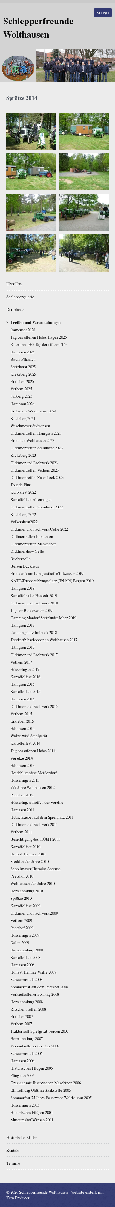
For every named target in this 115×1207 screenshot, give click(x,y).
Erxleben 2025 (22, 381)
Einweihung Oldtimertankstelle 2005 (41, 1090)
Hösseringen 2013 (25, 780)
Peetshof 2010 (22, 876)
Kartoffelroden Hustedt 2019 (34, 595)
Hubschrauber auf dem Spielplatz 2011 (42, 817)
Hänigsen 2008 (22, 965)
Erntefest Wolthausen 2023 (32, 440)
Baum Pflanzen (23, 359)
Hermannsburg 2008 (27, 1001)
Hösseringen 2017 (25, 669)
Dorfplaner (15, 309)
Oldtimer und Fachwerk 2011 (34, 824)
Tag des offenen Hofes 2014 (33, 750)
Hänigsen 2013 (22, 765)
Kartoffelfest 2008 (25, 957)
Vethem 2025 (21, 389)
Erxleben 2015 (22, 721)
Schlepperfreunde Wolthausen (38, 27)
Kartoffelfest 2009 (25, 905)
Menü (102, 13)
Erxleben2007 (22, 1016)
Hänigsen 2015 (22, 699)
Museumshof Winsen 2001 (32, 1120)
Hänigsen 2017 (22, 647)
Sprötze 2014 (22, 758)
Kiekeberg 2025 (23, 374)
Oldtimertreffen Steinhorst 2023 (37, 448)
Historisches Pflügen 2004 (32, 1112)
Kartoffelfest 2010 (25, 846)
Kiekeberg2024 (23, 418)
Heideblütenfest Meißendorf (34, 773)
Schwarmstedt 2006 (26, 1053)
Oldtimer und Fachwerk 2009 (34, 913)
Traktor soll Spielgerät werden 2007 (40, 1031)
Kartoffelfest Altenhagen (31, 499)
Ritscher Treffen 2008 (28, 1009)
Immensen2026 (23, 330)
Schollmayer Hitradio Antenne (36, 869)
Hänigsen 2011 (22, 809)
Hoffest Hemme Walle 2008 (33, 972)
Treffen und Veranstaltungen (36, 322)
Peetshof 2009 (22, 928)
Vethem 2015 (21, 713)
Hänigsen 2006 (22, 1061)
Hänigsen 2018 (22, 625)
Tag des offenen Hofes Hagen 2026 (39, 337)
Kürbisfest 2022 (23, 492)
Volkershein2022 (24, 522)
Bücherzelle (21, 558)
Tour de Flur (20, 485)
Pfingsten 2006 (22, 1075)
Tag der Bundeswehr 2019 (31, 610)
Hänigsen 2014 (22, 728)
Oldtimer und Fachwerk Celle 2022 (39, 529)
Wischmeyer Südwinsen (30, 426)
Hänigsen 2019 (22, 588)
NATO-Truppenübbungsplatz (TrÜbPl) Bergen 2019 (52, 581)
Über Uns (14, 284)
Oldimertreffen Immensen (32, 536)
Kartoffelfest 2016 (25, 677)
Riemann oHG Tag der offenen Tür (39, 344)
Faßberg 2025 (21, 396)
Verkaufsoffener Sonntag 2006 (35, 1046)
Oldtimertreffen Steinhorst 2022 (37, 507)
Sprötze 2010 (21, 898)
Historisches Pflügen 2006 (32, 1068)
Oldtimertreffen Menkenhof (33, 544)
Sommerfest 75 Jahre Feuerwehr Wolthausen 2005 (51, 1097)
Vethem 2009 (21, 920)
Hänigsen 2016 (22, 684)
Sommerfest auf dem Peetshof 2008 (39, 987)
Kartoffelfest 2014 (25, 743)
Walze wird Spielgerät (29, 736)
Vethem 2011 (21, 832)
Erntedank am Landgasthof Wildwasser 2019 (47, 573)
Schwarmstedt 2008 (26, 979)
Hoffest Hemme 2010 (28, 854)
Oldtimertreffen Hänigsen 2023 (36, 433)
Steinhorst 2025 (23, 366)
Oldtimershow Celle (27, 551)
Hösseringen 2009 (25, 935)
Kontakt (12, 1150)
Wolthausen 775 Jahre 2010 (33, 883)
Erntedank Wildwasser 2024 (33, 411)
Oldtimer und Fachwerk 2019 (34, 603)
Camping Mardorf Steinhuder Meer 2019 (43, 618)
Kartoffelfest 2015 (25, 691)
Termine (13, 1163)
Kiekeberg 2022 (23, 514)
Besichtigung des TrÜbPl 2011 (35, 839)
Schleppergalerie (20, 297)
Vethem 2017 (21, 662)
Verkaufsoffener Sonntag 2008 (35, 994)
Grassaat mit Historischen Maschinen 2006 (46, 1083)
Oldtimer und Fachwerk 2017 (34, 654)
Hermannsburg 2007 (27, 1038)
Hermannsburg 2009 (27, 950)
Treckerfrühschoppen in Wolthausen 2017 (44, 640)
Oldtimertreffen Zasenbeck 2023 (37, 477)
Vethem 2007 (21, 1024)
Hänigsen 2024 (22, 403)
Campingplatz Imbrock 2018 (34, 632)
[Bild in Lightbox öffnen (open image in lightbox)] (31, 131)
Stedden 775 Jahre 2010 (30, 861)
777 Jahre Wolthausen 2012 (33, 787)
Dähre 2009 (20, 942)
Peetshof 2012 (22, 795)
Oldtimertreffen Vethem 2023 (35, 470)
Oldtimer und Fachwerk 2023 (34, 462)
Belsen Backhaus (25, 566)
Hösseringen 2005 (25, 1105)
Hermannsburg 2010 (27, 891)
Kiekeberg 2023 (23, 455)
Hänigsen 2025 (22, 352)
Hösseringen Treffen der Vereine (37, 802)
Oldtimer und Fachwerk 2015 (34, 706)
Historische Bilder (21, 1137)
